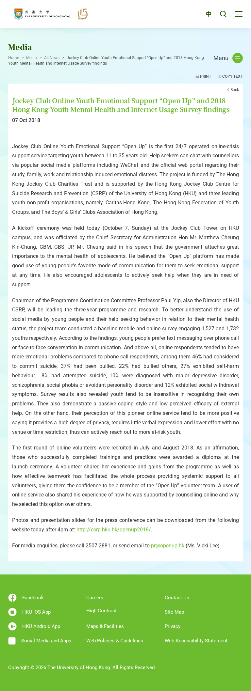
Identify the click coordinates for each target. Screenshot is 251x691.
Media (31, 57)
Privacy (172, 626)
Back (234, 89)
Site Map (174, 612)
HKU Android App (41, 626)
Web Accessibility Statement (196, 641)
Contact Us (177, 598)
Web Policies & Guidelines (114, 641)
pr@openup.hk (167, 545)
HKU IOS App (36, 612)
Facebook (33, 598)
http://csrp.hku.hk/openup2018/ (113, 529)
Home (13, 57)
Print (205, 76)
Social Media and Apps (46, 641)
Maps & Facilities (105, 626)
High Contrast (101, 611)
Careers (94, 598)
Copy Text (232, 76)
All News (51, 57)
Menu (220, 58)
